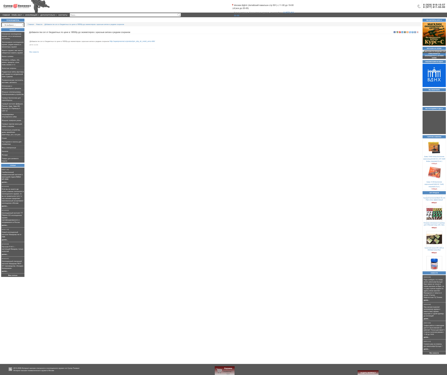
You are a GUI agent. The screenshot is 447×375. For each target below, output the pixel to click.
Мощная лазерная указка (11, 120)
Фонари (5, 155)
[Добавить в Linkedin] (402, 32)
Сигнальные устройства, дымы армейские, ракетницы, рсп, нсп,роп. (11, 132)
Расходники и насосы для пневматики (11, 142)
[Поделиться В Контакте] (415, 32)
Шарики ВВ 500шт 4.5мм (434, 232)
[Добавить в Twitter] (412, 32)
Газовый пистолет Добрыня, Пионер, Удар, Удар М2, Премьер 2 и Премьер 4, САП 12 (12, 107)
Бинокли (5, 151)
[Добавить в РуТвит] (410, 32)
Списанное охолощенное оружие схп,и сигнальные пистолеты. (11, 36)
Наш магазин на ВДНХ (434, 61)
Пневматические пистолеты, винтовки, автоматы (12, 81)
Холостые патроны (9, 68)
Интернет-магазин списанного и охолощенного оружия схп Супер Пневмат (51, 368)
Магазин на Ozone (434, 48)
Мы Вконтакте (434, 90)
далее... (5, 182)
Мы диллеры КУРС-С (434, 20)
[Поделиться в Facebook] (395, 32)
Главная (6, 15)
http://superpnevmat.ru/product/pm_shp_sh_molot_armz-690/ (132, 41)
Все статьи (12, 275)
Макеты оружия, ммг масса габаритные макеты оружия (12, 51)
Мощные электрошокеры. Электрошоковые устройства (13, 93)
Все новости (434, 353)
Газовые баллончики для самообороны (11, 99)
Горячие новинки (434, 137)
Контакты (62, 15)
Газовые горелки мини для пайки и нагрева (12, 125)
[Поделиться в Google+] (400, 32)
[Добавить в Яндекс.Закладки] (418, 32)
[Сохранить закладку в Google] (397, 32)
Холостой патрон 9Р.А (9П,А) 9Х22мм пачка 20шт (434, 208)
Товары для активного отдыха (10, 159)
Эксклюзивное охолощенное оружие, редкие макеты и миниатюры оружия (13, 44)
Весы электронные (9, 147)
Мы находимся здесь (434, 108)
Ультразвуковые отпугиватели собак (9, 115)
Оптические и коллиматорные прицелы (11, 87)
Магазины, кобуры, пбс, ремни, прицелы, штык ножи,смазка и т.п (11, 62)
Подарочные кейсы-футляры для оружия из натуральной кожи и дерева (13, 74)
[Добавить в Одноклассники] (407, 32)
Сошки (4, 138)
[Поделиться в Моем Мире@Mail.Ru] (405, 32)
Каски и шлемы (7, 56)
